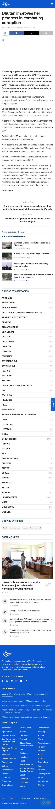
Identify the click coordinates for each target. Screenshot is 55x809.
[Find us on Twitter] (7, 681)
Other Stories (9, 439)
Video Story (8, 507)
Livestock (7, 429)
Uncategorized (9, 497)
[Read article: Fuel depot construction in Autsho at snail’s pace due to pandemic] (7, 277)
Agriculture (8, 302)
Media (5, 434)
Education (7, 356)
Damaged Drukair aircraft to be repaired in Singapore (32, 244)
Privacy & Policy (40, 798)
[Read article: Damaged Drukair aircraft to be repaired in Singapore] (7, 245)
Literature (7, 424)
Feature (6, 370)
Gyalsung (7, 395)
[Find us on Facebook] (2, 681)
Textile (5, 487)
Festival (6, 380)
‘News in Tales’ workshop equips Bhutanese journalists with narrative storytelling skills (21, 585)
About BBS (26, 798)
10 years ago (20, 248)
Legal (5, 419)
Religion (6, 463)
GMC (4, 390)
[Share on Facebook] (16, 33)
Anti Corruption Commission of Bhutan (22, 312)
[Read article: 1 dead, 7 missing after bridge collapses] (7, 256)
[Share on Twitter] (31, 33)
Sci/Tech (6, 468)
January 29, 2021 (8, 27)
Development (8, 341)
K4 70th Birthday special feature (19, 414)
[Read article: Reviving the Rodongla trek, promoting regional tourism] (7, 266)
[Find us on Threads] (12, 681)
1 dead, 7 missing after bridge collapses (31, 253)
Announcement (9, 307)
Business (6, 322)
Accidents (7, 298)
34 (29, 248)
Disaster (6, 346)
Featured (7, 375)
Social (5, 473)
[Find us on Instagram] (16, 681)
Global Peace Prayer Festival (17, 385)
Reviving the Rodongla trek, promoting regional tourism (31, 264)
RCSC (4, 453)
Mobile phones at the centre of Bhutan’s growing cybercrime (26, 701)
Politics (6, 448)
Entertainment (9, 361)
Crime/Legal (8, 332)
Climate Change (10, 327)
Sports (5, 477)
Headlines (7, 400)
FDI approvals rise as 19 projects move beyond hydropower (26, 717)
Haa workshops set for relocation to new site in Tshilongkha (26, 705)
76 (29, 257)
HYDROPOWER (8, 409)
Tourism (6, 492)
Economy (6, 351)
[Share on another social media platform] (46, 33)
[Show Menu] (52, 4)
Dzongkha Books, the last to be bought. (25, 610)
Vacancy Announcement (32, 528)
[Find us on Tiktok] (26, 681)
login (10, 232)
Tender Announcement (11, 528)
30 (28, 269)
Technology (8, 482)
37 (28, 280)
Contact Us (14, 798)
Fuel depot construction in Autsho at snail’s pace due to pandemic (33, 275)
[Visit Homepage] (6, 4)
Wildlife (6, 512)
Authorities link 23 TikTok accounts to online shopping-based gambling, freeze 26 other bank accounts (31, 620)
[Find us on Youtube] (21, 681)
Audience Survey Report (14, 317)
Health (5, 404)
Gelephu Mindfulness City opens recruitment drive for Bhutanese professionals (30, 631)
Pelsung (6, 443)
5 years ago (20, 280)
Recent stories (10, 458)
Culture (6, 336)
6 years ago (20, 269)
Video (4, 502)
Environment (8, 366)
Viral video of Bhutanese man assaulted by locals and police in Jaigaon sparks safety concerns (30, 600)
